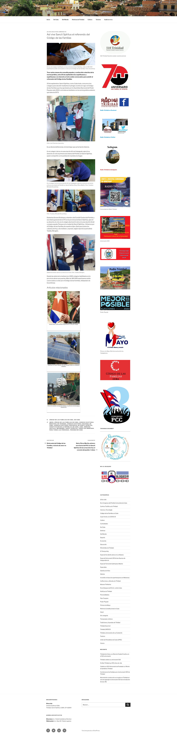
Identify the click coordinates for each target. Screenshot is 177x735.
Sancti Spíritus (72, 428)
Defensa (102, 530)
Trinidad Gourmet (105, 626)
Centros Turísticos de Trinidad (109, 506)
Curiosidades (104, 523)
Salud (102, 612)
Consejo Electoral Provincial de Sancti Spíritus (73, 425)
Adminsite (62, 31)
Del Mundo (65, 19)
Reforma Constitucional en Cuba (109, 608)
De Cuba (56, 19)
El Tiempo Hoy (104, 551)
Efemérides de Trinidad (107, 548)
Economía (103, 541)
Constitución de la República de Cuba (64, 427)
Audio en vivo (108, 19)
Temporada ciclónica (106, 619)
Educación (103, 544)
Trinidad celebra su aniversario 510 (110, 659)
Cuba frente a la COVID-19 (108, 516)
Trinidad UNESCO (105, 629)
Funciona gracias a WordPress (91, 730)
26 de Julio (103, 499)
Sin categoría (104, 615)
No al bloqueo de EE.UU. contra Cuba (111, 588)
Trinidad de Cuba (76, 430)
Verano (102, 643)
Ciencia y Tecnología (106, 510)
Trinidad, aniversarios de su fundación (111, 633)
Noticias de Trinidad (78, 19)
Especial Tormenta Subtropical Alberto (111, 564)
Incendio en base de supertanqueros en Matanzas (114, 577)
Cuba (81, 427)
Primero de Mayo (105, 605)
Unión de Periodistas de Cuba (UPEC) (111, 640)
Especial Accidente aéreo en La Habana (112, 555)
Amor (51, 422)
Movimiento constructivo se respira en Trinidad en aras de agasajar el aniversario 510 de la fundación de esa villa (115, 679)
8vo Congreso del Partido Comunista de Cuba (113, 503)
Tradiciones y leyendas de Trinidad (110, 622)
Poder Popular (104, 601)
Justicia (52, 428)
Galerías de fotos (105, 570)
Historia (102, 574)
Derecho (87, 427)
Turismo (98, 19)
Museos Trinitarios (105, 584)
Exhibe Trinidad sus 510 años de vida (111, 663)
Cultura (90, 19)
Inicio (48, 19)
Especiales (103, 567)
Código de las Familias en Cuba (61, 419)
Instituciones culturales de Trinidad (110, 581)
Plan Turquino (104, 598)
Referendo (61, 428)
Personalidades (104, 595)
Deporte (102, 537)
